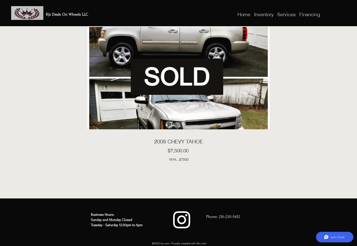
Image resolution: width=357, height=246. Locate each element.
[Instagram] (181, 219)
